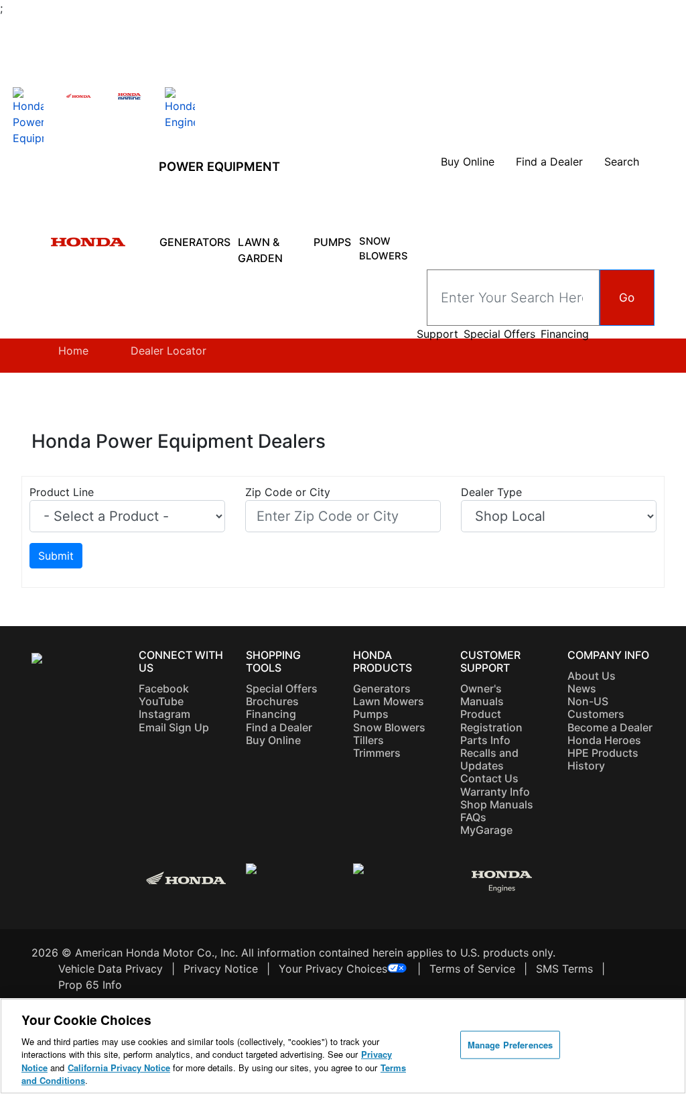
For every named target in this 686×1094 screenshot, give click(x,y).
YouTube (161, 701)
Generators (194, 242)
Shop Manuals (496, 804)
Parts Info (485, 740)
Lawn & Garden (261, 250)
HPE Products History (602, 759)
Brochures (272, 701)
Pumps (332, 242)
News (581, 688)
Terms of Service (472, 968)
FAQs (473, 817)
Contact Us (489, 778)
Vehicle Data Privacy (110, 968)
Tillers (368, 740)
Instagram (164, 714)
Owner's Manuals (482, 695)
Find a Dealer (279, 727)
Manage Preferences (510, 1044)
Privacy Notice (221, 968)
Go (626, 297)
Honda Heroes (604, 740)
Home (73, 350)
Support (437, 334)
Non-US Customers (595, 707)
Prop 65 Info (90, 984)
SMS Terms (564, 968)
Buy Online (273, 740)
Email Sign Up (174, 727)
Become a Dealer (610, 727)
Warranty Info (495, 791)
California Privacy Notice (119, 1067)
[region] (343, 1046)
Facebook (164, 688)
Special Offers (499, 334)
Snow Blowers (385, 248)
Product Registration (491, 720)
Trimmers (377, 752)
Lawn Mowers (388, 701)
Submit (56, 555)
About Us (591, 675)
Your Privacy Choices (333, 968)
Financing (565, 334)
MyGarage (486, 830)
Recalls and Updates (489, 759)
